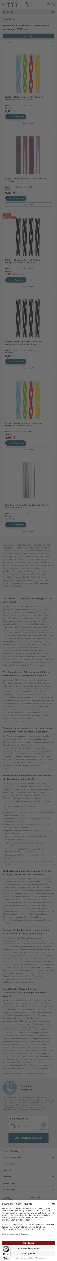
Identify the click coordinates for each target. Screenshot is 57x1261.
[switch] (5, 1257)
